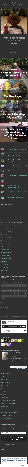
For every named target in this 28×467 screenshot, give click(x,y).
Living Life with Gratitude (8, 400)
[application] (14, 326)
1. (7, 328)
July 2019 (3, 264)
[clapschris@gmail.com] (15, 2)
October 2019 (4, 255)
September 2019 (5, 258)
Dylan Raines (4, 409)
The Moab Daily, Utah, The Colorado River (14, 135)
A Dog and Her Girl (6, 382)
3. (6, 331)
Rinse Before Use (5, 391)
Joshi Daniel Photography (8, 403)
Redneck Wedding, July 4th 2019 (14, 116)
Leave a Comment (22, 111)
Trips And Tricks (5, 385)
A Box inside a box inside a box (16, 197)
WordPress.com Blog (6, 418)
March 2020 (4, 243)
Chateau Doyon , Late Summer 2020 (14, 74)
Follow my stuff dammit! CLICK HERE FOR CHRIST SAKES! (14, 438)
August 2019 (4, 261)
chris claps (16, 68)
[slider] (24, 326)
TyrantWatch (5, 406)
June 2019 (3, 267)
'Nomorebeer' (4, 388)
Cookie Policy (5, 461)
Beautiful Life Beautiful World (9, 412)
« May (2, 302)
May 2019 (3, 270)
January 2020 (4, 249)
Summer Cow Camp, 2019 (14, 181)
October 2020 (4, 234)
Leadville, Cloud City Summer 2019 (17, 165)
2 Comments (21, 93)
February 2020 (5, 246)
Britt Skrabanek (5, 379)
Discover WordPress (6, 415)
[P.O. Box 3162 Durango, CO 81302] (12, 2)
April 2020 (4, 240)
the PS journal (5, 376)
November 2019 (5, 252)
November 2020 (5, 231)
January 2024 (4, 228)
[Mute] (20, 326)
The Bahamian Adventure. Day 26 (17, 149)
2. (6, 330)
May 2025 (3, 225)
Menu (15, 44)
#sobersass (4, 394)
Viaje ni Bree (4, 397)
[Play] (3, 326)
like (2, 449)
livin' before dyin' (14, 37)
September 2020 (5, 237)
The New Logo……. (14, 96)
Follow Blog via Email (8, 424)
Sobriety (10, 170)
